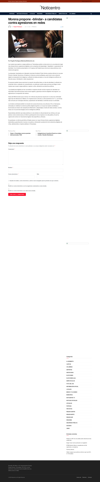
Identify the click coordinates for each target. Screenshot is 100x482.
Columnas (72, 13)
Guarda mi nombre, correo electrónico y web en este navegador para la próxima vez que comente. (34, 180)
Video (68, 428)
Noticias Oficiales (22, 13)
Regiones (39, 13)
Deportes (69, 369)
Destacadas (69, 372)
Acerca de (79, 477)
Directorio (84, 477)
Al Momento (70, 361)
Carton (68, 364)
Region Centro (70, 411)
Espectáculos (63, 13)
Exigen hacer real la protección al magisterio (76, 443)
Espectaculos (70, 381)
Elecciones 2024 (71, 378)
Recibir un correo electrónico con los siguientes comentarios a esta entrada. (27, 186)
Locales (32, 13)
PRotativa (34, 26)
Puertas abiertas (70, 449)
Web (38, 174)
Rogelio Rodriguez (18, 26)
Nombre (10, 167)
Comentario (11, 149)
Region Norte (70, 414)
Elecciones (69, 375)
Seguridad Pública (51, 13)
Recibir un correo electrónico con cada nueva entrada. (22, 190)
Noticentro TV (70, 397)
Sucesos (68, 425)
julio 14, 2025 (27, 26)
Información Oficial (72, 386)
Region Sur (69, 417)
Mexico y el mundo (71, 392)
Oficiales (69, 403)
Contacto (90, 477)
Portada (11, 13)
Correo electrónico (13, 174)
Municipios (69, 395)
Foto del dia (70, 383)
